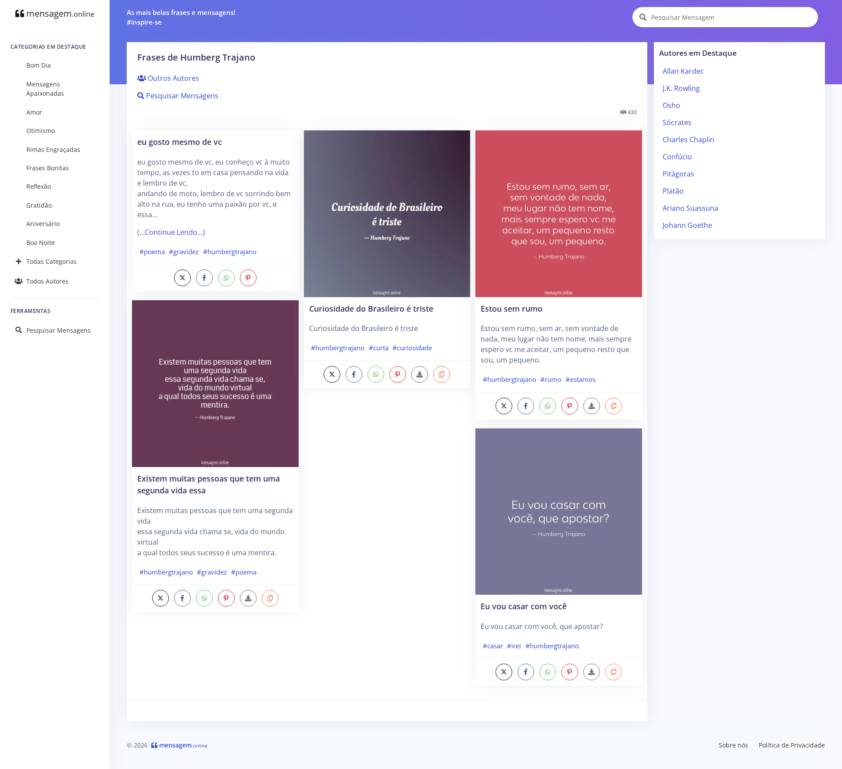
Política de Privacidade (792, 745)
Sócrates (677, 122)
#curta (379, 347)
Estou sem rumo (511, 308)
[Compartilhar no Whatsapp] (226, 278)
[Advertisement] (387, 465)
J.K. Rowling (681, 88)
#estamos (581, 379)
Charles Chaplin (688, 139)
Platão (673, 191)
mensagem (59, 13)
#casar (493, 645)
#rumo (550, 379)
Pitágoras (678, 174)
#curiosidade (412, 347)
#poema (152, 251)
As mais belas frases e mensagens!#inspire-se (181, 17)
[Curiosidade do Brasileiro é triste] (387, 213)
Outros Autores (172, 78)
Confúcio (677, 157)
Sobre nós (733, 745)
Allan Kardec (683, 71)
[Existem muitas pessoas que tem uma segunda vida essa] (215, 383)
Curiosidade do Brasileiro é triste (371, 308)
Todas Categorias (51, 261)
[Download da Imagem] (248, 598)
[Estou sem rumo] (558, 213)
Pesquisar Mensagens (58, 330)
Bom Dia (38, 65)
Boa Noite (40, 242)
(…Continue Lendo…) (171, 232)
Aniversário (43, 223)
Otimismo (40, 130)
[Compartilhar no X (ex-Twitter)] (182, 278)
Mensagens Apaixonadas (45, 89)
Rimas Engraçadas (53, 149)
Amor (34, 112)
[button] (270, 598)
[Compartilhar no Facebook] (204, 278)
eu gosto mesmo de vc (179, 141)
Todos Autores (47, 281)
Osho (671, 105)
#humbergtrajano (230, 251)
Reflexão (38, 186)
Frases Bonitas (47, 168)
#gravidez (184, 251)
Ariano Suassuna (690, 208)
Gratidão (39, 205)
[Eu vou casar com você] (558, 511)
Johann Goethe (687, 225)
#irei (514, 645)
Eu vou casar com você (524, 605)
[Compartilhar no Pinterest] (248, 278)
